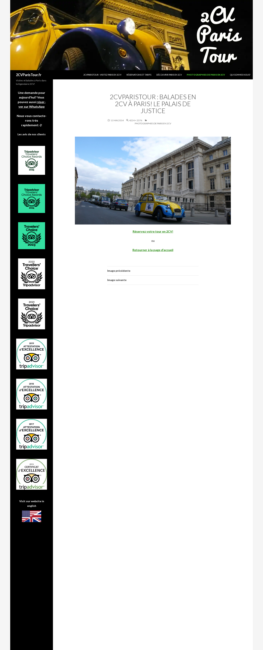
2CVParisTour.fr (28, 75)
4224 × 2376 (135, 120)
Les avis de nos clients (32, 134)
